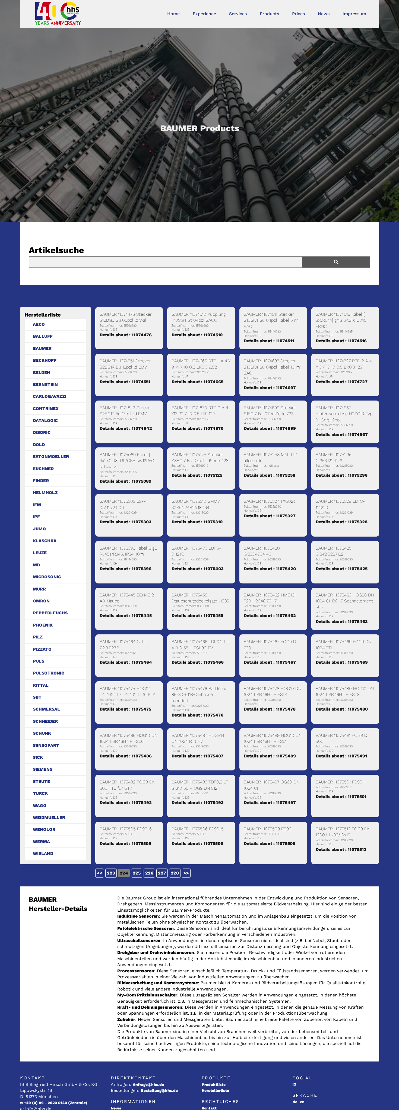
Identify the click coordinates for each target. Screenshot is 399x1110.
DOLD (39, 444)
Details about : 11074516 (341, 340)
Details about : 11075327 (270, 515)
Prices (298, 13)
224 (124, 873)
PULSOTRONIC (48, 673)
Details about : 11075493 (198, 802)
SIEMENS (42, 769)
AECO (39, 324)
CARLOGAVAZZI (49, 396)
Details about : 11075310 (197, 521)
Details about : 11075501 (341, 796)
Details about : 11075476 (197, 715)
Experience (204, 13)
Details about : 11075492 (126, 802)
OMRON (41, 601)
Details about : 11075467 (270, 662)
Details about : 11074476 (126, 334)
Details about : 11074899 (270, 428)
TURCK (40, 793)
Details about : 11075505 (125, 843)
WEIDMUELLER (49, 817)
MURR (39, 589)
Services (238, 13)
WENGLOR (44, 829)
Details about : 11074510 (197, 334)
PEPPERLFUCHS (50, 612)
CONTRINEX (46, 408)
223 (111, 873)
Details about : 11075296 (342, 475)
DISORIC (41, 432)
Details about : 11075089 (125, 481)
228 (175, 873)
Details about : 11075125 (197, 475)
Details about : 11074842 (126, 428)
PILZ (38, 637)
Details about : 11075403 (198, 568)
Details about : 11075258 (269, 475)
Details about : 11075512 (341, 849)
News (324, 13)
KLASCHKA (44, 540)
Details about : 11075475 (125, 709)
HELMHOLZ (45, 492)
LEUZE (40, 552)
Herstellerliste (215, 1090)
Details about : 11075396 (125, 568)
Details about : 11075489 (270, 756)
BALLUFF (43, 336)
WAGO (39, 805)
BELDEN (41, 372)
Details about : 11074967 (342, 434)
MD (36, 564)
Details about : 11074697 (270, 387)
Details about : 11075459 (197, 615)
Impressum (354, 13)
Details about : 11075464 (126, 662)
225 (137, 873)
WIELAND (43, 853)
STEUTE (41, 781)
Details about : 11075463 (342, 621)
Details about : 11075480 (342, 709)
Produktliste (214, 1084)
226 (149, 873)
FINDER (41, 480)
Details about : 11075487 (197, 756)
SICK (38, 757)
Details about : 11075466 (198, 662)
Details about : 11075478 (270, 709)
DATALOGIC (45, 420)
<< (99, 873)
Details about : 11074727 (342, 381)
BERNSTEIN (45, 384)
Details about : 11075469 (342, 662)
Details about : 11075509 (269, 843)
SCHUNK (42, 733)
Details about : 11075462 (270, 615)
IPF (36, 516)
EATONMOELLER (51, 456)
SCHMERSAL (46, 709)
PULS (38, 661)
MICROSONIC (47, 576)
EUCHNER (43, 468)
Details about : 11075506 (197, 843)
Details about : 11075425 (342, 568)
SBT (37, 697)
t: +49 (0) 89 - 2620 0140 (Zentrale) (53, 1103)
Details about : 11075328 (342, 521)
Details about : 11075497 (270, 802)
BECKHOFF (44, 360)
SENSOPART (46, 745)
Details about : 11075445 (126, 615)
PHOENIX (43, 625)
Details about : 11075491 (341, 756)
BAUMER (42, 348)
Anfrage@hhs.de (148, 1084)
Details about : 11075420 (270, 568)
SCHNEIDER (45, 721)
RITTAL (41, 685)
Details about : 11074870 (197, 428)
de (295, 1102)
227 (162, 873)
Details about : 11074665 (197, 381)
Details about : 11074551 (125, 381)
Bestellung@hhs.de (159, 1090)
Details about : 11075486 (126, 756)
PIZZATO (42, 649)
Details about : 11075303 (125, 521)
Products (269, 13)
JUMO (39, 528)
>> (186, 873)
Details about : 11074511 (269, 340)
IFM (37, 504)
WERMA (41, 841)
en (302, 1102)
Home (173, 13)
